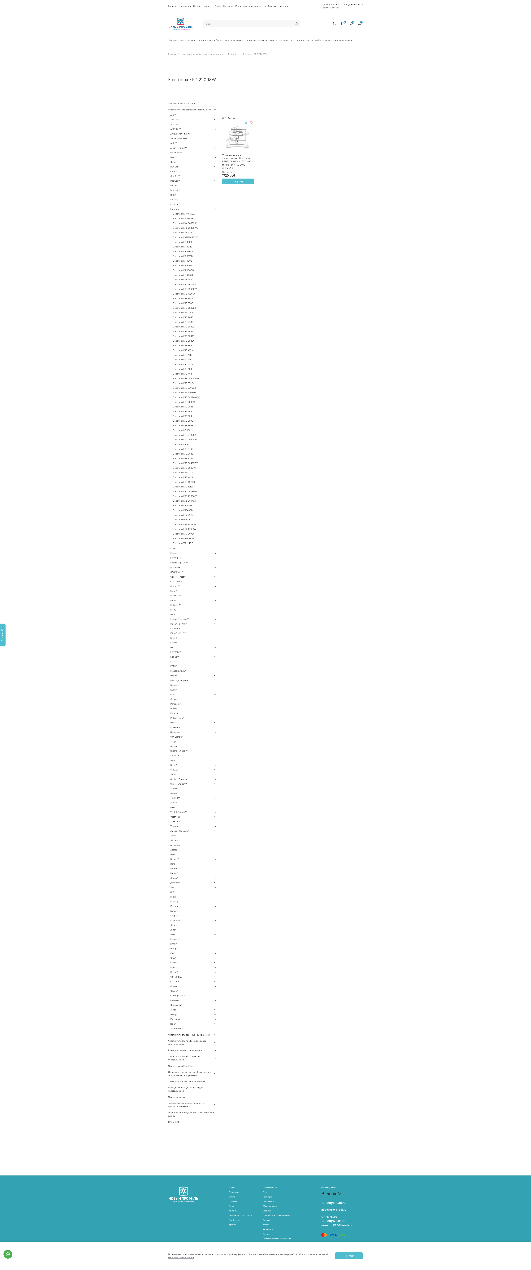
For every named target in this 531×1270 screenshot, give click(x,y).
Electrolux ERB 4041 (183, 373)
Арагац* (174, 849)
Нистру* (174, 948)
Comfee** (175, 176)
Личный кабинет (270, 1187)
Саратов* (174, 981)
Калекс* (174, 910)
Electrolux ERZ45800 (183, 538)
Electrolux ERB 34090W (185, 439)
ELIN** (173, 548)
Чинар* (173, 1014)
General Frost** (178, 576)
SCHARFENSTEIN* (179, 750)
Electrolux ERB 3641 (183, 416)
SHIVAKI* (174, 769)
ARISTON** (175, 129)
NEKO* (173, 689)
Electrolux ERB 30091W (184, 467)
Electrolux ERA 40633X (184, 279)
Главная (172, 54)
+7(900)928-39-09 (333, 1221)
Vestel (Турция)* (178, 812)
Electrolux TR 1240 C (183, 543)
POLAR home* (177, 718)
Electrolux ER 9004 (182, 265)
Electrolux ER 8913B (183, 256)
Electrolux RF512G (182, 519)
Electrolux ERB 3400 (183, 449)
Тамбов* (174, 1009)
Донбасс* (175, 882)
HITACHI (174, 609)
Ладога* (174, 925)
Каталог (172, 6)
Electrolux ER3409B (183, 510)
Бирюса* (174, 859)
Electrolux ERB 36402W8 (185, 463)
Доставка (207, 6)
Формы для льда (176, 1096)
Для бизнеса (270, 6)
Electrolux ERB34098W (184, 284)
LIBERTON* (175, 652)
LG (171, 647)
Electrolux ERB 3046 (183, 453)
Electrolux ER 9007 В (183, 270)
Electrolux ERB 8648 (183, 331)
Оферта (266, 1234)
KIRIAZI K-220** (178, 633)
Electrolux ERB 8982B (183, 326)
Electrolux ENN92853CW (185, 237)
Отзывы (266, 1220)
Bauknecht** (176, 152)
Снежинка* (176, 1005)
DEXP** (174, 185)
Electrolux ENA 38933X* (185, 223)
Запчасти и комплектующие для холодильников (184, 1058)
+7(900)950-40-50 (329, 4)
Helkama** (175, 605)
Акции (218, 6)
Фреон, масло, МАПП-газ (181, 1065)
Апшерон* (175, 845)
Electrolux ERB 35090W (185, 289)
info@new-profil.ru (353, 4)
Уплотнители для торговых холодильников (268, 40)
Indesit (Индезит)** (180, 619)
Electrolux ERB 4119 (182, 354)
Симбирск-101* (177, 995)
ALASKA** (175, 124)
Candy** (174, 171)
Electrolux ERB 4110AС (184, 359)
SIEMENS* (175, 755)
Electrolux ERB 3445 (183, 298)
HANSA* (174, 708)
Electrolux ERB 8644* (183, 336)
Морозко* (175, 939)
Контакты (228, 6)
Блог (265, 1192)
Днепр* (174, 878)
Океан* (173, 962)
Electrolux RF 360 (182, 430)
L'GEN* (173, 666)
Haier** (173, 590)
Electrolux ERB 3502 (183, 420)
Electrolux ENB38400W (184, 529)
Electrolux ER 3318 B (183, 251)
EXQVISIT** (175, 558)
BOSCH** (174, 166)
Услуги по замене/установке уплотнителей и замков (191, 1114)
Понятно (348, 1256)
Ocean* (173, 699)
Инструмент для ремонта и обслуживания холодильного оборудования (189, 1074)
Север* (174, 990)
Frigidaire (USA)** (179, 562)
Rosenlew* (175, 727)
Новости (266, 1224)
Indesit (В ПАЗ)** (178, 623)
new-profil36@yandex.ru (337, 1225)
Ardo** (173, 143)
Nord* (173, 694)
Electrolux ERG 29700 (184, 533)
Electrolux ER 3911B (182, 246)
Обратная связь (270, 1206)
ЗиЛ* (172, 887)
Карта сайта (268, 1229)
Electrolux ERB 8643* (183, 340)
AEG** (173, 114)
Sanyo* (173, 741)
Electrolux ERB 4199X (183, 350)
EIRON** (174, 199)
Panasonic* (175, 703)
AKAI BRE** (175, 119)
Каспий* (174, 906)
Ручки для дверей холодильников (185, 1050)
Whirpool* (175, 826)
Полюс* (174, 967)
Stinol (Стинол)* (178, 783)
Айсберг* (175, 840)
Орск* (173, 958)
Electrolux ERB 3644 (183, 411)
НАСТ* (173, 943)
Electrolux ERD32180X (184, 486)
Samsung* (175, 732)
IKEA (172, 614)
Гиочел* (174, 873)
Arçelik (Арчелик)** (180, 133)
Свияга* (174, 986)
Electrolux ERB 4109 (183, 364)
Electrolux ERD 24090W (185, 491)
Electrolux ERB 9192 (183, 312)
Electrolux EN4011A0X (184, 213)
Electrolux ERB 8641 (183, 345)
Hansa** (174, 600)
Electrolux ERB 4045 (183, 369)
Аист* (173, 835)
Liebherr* (174, 656)
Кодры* (174, 915)
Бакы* (173, 854)
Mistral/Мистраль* (179, 680)
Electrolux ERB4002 (183, 472)
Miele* (173, 675)
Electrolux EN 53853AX (184, 218)
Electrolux (233, 54)
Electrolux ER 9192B (183, 274)
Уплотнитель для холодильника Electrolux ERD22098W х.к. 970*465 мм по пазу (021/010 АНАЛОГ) (236, 161)
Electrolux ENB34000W (184, 524)
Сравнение (268, 1211)
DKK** (173, 194)
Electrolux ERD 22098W (185, 496)
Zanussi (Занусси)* (179, 830)
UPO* (173, 807)
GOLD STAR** (176, 581)
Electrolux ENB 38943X (184, 500)
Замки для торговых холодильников (186, 1081)
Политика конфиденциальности (277, 1215)
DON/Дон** (176, 567)
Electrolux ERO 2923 (183, 514)
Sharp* (173, 765)
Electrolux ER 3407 (182, 444)
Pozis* (173, 722)
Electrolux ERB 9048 (183, 317)
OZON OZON (174, 1122)
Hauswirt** (175, 595)
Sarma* (174, 746)
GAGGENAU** (177, 572)
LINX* (173, 661)
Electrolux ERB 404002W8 (186, 378)
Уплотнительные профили (181, 40)
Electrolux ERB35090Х (184, 293)
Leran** (174, 642)
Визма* (174, 868)
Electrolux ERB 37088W (184, 392)
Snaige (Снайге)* (179, 779)
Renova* (174, 713)
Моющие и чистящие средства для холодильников (185, 1089)
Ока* (172, 953)
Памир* (174, 972)
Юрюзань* (175, 1019)
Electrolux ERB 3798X (183, 383)
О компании (185, 6)
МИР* (173, 934)
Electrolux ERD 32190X (184, 482)
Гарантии (283, 6)
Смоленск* (175, 1000)
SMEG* (173, 774)
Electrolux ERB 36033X (184, 307)
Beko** (173, 157)
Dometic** (175, 190)
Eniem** (174, 553)
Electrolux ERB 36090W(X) (186, 397)
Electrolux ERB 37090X (184, 387)
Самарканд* (176, 976)
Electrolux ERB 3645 (183, 406)
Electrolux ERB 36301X (184, 402)
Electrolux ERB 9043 (183, 322)
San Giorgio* (176, 736)
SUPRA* (174, 788)
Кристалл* (175, 920)
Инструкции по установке (248, 6)
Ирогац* (174, 901)
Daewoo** (175, 180)
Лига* (173, 929)
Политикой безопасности (181, 1257)
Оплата (196, 6)
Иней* (173, 896)
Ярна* (173, 1023)
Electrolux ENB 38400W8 (185, 227)
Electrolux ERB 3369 (183, 458)
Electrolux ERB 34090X (184, 434)
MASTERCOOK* (178, 670)
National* (174, 685)
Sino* (173, 760)
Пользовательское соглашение (277, 1238)
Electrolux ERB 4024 (183, 477)
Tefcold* (174, 802)
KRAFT (173, 638)
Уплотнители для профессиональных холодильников (323, 40)
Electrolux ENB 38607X (184, 232)
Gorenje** (175, 586)
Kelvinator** (176, 628)
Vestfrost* (175, 816)
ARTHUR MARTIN (178, 138)
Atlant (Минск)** (178, 147)
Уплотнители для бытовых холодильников (219, 40)
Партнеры (267, 1197)
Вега (172, 863)
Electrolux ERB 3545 (183, 303)
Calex (173, 162)
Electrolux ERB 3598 (183, 425)
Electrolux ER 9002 (182, 260)
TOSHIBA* (175, 798)
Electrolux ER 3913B (183, 505)
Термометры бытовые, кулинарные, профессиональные (186, 1105)
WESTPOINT (176, 821)
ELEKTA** (174, 204)
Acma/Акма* (176, 1028)
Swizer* (174, 793)
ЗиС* (172, 892)
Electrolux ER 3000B (183, 242)
